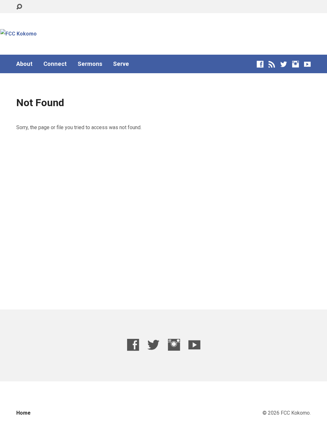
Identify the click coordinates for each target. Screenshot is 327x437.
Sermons (90, 64)
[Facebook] (260, 64)
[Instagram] (295, 64)
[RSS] (272, 64)
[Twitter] (283, 64)
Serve (121, 64)
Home (23, 413)
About (24, 64)
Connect (55, 64)
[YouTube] (307, 64)
